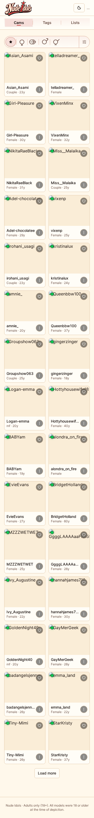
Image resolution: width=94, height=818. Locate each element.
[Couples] (33, 42)
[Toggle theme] (79, 7)
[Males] (44, 42)
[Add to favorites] (39, 58)
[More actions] (39, 89)
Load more (47, 773)
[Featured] (10, 42)
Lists (75, 22)
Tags (47, 22)
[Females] (22, 42)
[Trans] (55, 42)
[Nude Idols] (19, 8)
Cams (19, 22)
